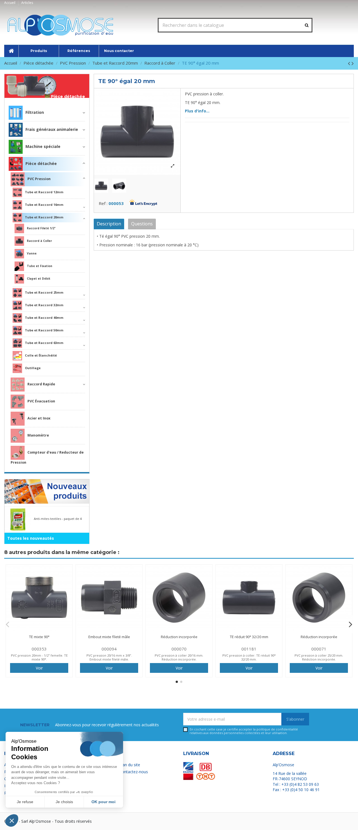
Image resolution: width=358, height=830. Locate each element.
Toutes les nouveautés (30, 538)
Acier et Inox (38, 418)
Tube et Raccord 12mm (44, 192)
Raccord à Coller (39, 241)
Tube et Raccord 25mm (44, 292)
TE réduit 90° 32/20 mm (249, 636)
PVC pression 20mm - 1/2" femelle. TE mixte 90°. (39, 657)
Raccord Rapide (41, 384)
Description (109, 224)
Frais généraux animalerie (51, 129)
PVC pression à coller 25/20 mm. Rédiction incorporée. (319, 657)
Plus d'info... (197, 111)
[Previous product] (350, 63)
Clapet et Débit (38, 278)
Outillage (33, 368)
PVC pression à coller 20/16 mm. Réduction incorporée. (179, 657)
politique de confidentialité (277, 729)
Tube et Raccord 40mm (44, 317)
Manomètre (38, 435)
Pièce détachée (68, 96)
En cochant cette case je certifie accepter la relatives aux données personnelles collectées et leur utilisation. (244, 731)
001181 (248, 649)
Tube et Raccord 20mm (44, 217)
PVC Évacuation (41, 401)
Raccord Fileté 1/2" (41, 228)
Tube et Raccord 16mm (44, 204)
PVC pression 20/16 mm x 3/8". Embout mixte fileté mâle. (109, 657)
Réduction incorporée (179, 636)
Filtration (34, 112)
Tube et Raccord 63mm (44, 343)
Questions (142, 224)
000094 (109, 649)
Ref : (103, 203)
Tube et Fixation (39, 266)
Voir (39, 668)
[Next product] (353, 63)
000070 (179, 649)
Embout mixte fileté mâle (109, 636)
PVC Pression (39, 178)
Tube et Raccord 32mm (44, 305)
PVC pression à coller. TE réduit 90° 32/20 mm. (249, 657)
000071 (318, 649)
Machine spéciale (42, 146)
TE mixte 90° (39, 636)
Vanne (32, 253)
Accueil (10, 2)
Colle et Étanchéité (41, 355)
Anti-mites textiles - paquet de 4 (58, 519)
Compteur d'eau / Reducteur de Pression (47, 457)
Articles (27, 2)
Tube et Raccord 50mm (44, 330)
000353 (39, 649)
